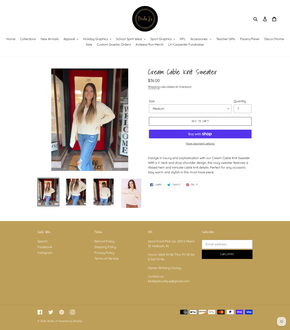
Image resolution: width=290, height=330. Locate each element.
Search (42, 241)
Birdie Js (52, 320)
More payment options (200, 143)
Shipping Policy (105, 247)
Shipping (154, 87)
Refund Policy (104, 241)
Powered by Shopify (70, 320)
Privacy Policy (104, 253)
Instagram (45, 253)
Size (152, 101)
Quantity (240, 101)
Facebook (44, 247)
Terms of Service (106, 258)
